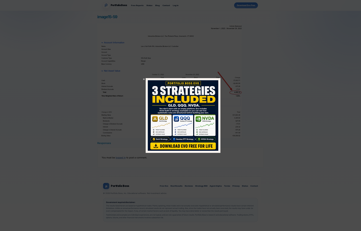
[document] (180, 115)
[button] (141, 79)
